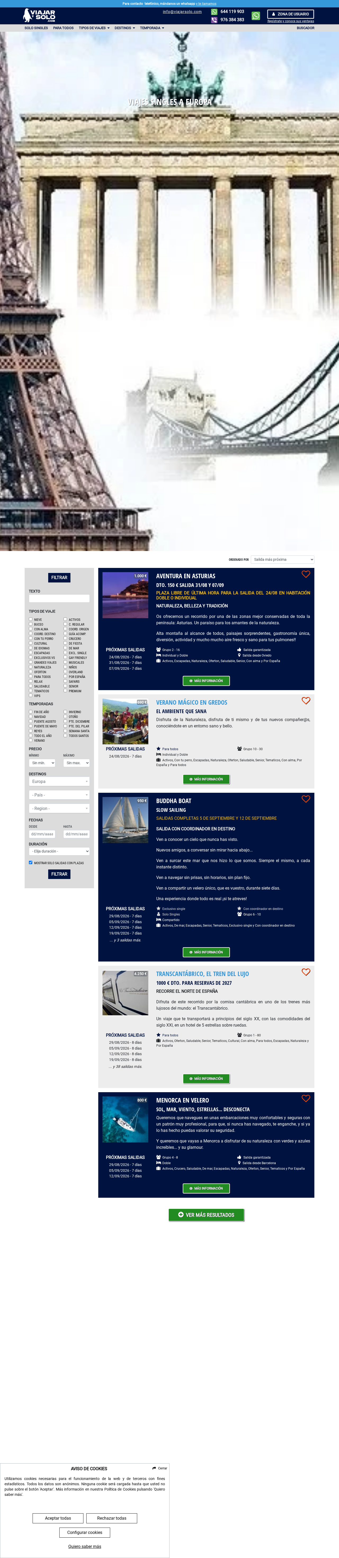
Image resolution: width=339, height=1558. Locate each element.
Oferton (40, 672)
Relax (38, 682)
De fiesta (75, 643)
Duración (38, 844)
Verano (39, 740)
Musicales (76, 662)
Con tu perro (43, 639)
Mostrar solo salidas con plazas (59, 863)
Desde (33, 826)
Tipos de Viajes (92, 28)
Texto (34, 591)
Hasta (67, 826)
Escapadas (42, 653)
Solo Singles (36, 28)
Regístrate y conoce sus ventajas (290, 21)
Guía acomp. (77, 634)
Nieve (38, 620)
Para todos (63, 28)
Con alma (41, 629)
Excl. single (78, 653)
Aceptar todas (58, 1518)
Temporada (150, 28)
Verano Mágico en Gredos (191, 702)
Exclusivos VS (44, 658)
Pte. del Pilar (79, 726)
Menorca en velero (182, 1100)
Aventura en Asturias (185, 575)
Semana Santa (79, 731)
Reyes (38, 731)
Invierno (75, 712)
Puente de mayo (45, 726)
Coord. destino (45, 634)
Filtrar (59, 577)
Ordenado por (239, 559)
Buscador (305, 28)
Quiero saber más (84, 1546)
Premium (75, 691)
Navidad (40, 717)
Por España (77, 677)
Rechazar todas (111, 1518)
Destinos (123, 28)
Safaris (74, 682)
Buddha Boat (173, 800)
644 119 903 (232, 11)
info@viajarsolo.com (182, 12)
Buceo (38, 624)
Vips (37, 696)
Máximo (68, 755)
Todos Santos (79, 736)
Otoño (73, 717)
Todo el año (43, 736)
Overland (76, 672)
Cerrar (162, 1468)
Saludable (42, 686)
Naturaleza (42, 667)
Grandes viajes (45, 662)
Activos (74, 620)
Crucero (75, 639)
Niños (73, 667)
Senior (73, 686)
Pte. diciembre (79, 721)
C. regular (76, 624)
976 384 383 (232, 19)
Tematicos (41, 691)
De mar (74, 648)
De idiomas (42, 648)
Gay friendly (78, 658)
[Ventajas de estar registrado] (306, 574)
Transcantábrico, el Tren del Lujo (202, 973)
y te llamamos (206, 4)
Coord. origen (79, 629)
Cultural (40, 643)
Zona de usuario (293, 14)
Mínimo (34, 755)
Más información (208, 681)
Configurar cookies (84, 1532)
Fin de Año (41, 712)
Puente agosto (45, 721)
